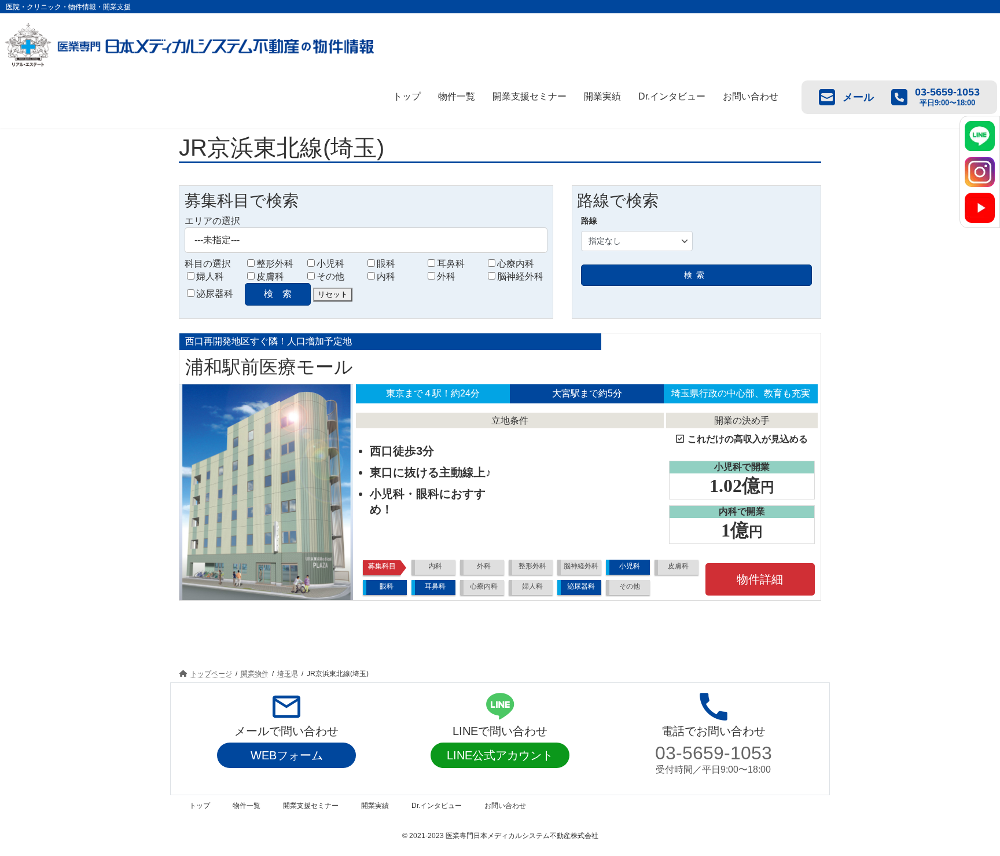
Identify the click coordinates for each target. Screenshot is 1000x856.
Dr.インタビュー (671, 96)
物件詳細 (760, 579)
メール (858, 97)
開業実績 (602, 96)
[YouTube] (980, 208)
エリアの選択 (212, 221)
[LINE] (980, 136)
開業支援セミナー (529, 96)
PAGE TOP (966, 820)
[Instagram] (980, 172)
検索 (696, 275)
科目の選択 (208, 264)
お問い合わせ (750, 96)
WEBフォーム (287, 755)
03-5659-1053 (713, 753)
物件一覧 (456, 96)
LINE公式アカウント (500, 755)
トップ (407, 96)
